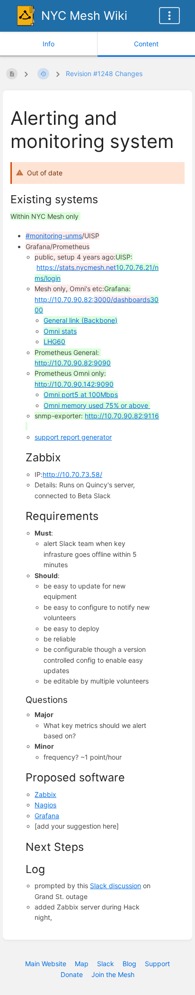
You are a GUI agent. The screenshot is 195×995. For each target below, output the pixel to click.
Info (48, 44)
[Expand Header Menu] (169, 15)
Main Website (45, 964)
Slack (105, 964)
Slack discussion (115, 886)
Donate (72, 974)
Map (82, 964)
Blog (129, 964)
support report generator (73, 437)
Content (146, 44)
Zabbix (45, 794)
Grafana (47, 816)
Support (157, 964)
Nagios (45, 805)
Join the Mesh (112, 974)
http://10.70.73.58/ (72, 474)
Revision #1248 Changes (104, 73)
